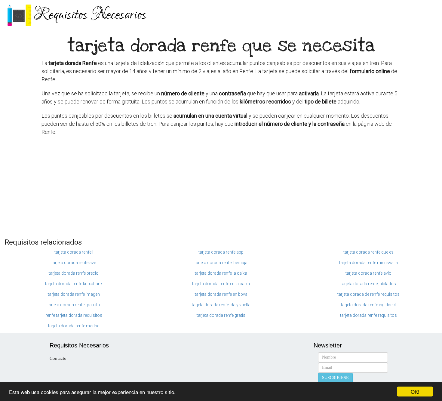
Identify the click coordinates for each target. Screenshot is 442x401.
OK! (415, 391)
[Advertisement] (221, 190)
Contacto (58, 358)
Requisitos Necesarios (90, 15)
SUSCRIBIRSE (335, 377)
